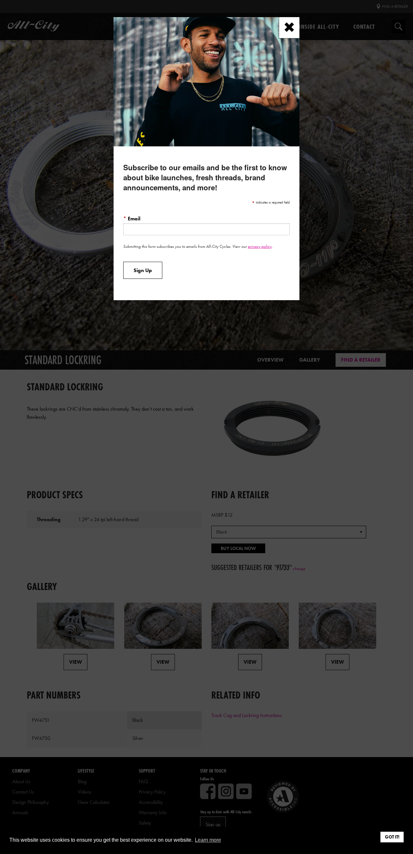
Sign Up (143, 270)
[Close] (289, 27)
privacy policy (260, 246)
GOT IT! (392, 837)
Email (131, 218)
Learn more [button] (208, 840)
